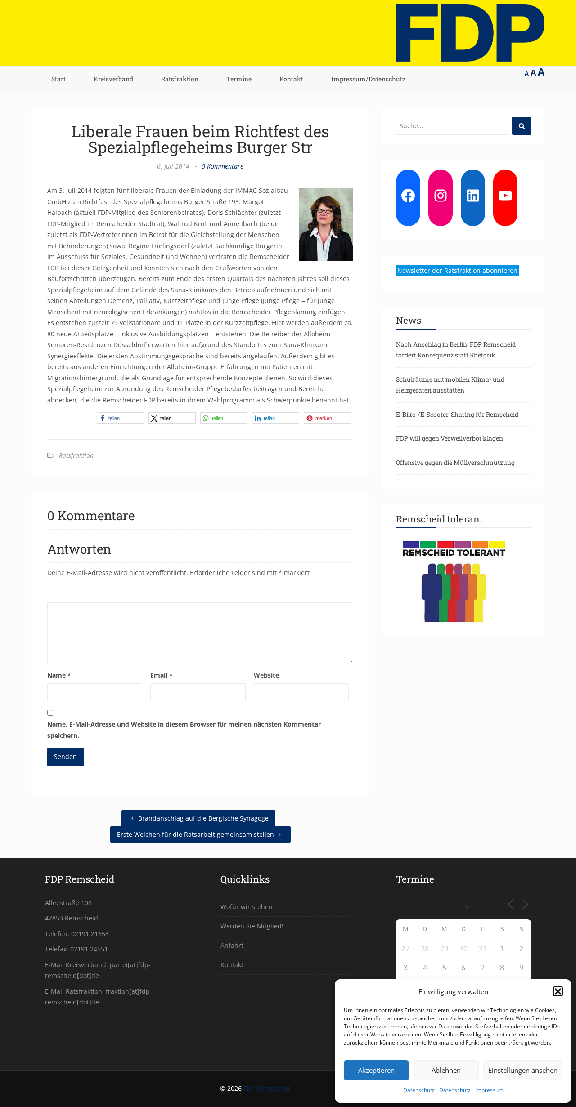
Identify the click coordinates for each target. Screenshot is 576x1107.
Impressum (489, 1090)
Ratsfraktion (179, 79)
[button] (558, 991)
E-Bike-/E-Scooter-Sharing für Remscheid (457, 414)
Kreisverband (113, 79)
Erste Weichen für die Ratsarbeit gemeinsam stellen (196, 834)
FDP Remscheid (266, 1088)
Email (161, 675)
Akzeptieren (376, 1070)
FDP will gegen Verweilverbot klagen (449, 438)
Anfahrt (231, 945)
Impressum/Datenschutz (368, 79)
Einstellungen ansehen (523, 1070)
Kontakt (291, 79)
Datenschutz (419, 1090)
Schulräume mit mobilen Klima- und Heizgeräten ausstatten (450, 385)
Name (59, 675)
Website (266, 675)
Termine (239, 79)
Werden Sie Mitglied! (252, 926)
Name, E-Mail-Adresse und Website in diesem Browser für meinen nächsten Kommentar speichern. (184, 730)
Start (58, 79)
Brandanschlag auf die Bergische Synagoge (202, 818)
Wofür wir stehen (246, 906)
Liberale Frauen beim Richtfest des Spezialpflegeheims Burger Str (200, 139)
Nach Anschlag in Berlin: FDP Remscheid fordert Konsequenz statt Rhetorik (456, 350)
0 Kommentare (222, 166)
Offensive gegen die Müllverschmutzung (455, 462)
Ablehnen (446, 1070)
